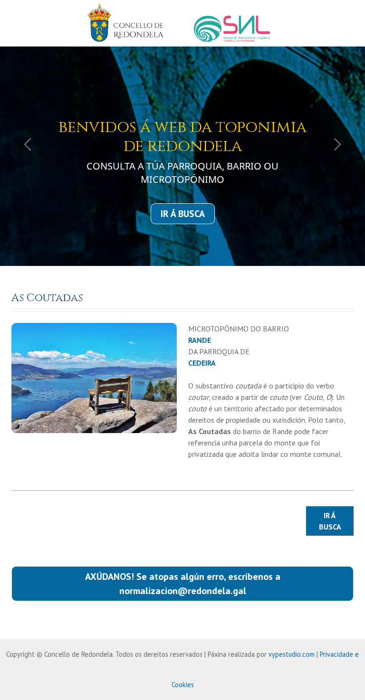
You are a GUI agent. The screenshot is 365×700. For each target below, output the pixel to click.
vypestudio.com (292, 654)
